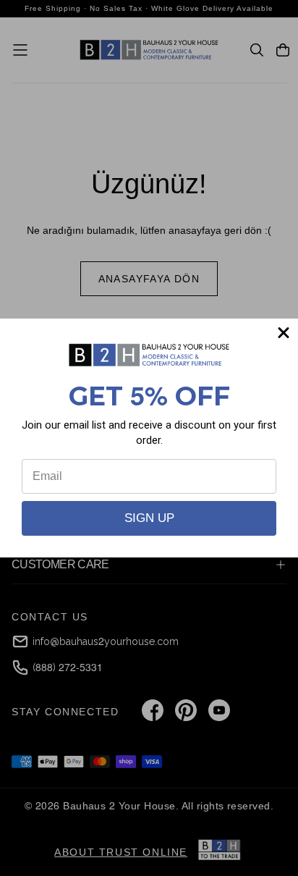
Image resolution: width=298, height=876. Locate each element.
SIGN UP (149, 518)
